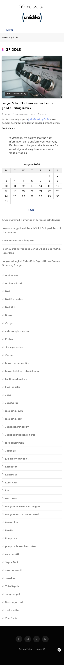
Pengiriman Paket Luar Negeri (22, 506)
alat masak (11, 275)
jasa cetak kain (13, 418)
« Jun (30, 209)
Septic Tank (11, 562)
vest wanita (12, 610)
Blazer (9, 315)
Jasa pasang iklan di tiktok (20, 434)
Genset (9, 355)
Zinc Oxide (11, 618)
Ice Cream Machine (16, 378)
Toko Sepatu (12, 586)
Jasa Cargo (11, 402)
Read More (7, 128)
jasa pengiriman (14, 442)
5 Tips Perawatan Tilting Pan (18, 240)
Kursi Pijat (11, 482)
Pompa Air (11, 538)
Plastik (9, 530)
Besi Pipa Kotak (14, 299)
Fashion (9, 339)
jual (38, 119)
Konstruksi (11, 474)
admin (7, 114)
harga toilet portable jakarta (22, 370)
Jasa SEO (10, 450)
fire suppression (14, 347)
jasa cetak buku (14, 410)
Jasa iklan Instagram (17, 426)
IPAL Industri (12, 386)
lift (7, 490)
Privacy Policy (25, 649)
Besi (7, 291)
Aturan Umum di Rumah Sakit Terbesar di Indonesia (31, 219)
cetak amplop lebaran (17, 331)
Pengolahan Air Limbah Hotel (22, 514)
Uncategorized (14, 602)
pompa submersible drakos (20, 546)
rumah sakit (12, 554)
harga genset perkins (17, 363)
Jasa (8, 394)
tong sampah (13, 594)
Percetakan (11, 522)
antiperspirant (13, 283)
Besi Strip (10, 307)
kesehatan (11, 466)
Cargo (9, 323)
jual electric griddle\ (16, 93)
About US (41, 649)
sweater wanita (14, 570)
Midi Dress (11, 498)
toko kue (10, 578)
